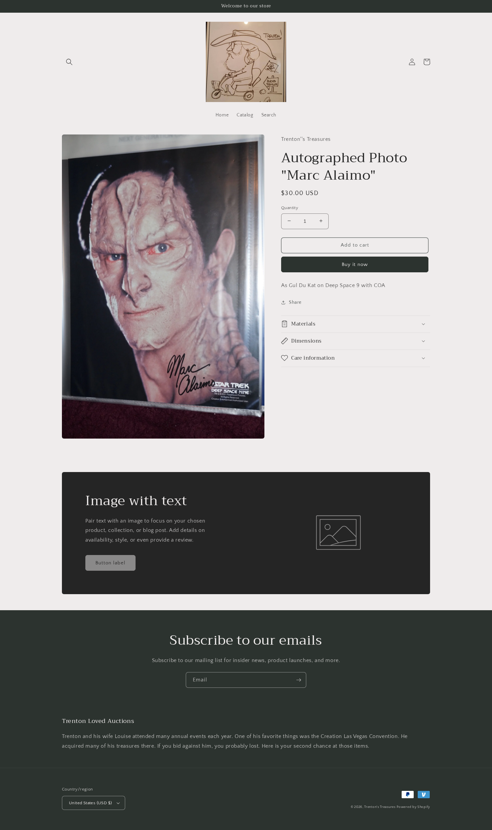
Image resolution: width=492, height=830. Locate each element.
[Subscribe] (298, 680)
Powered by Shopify (413, 807)
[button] (69, 62)
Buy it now (355, 264)
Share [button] (295, 302)
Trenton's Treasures (379, 807)
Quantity (289, 207)
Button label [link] (110, 563)
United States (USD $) (90, 803)
